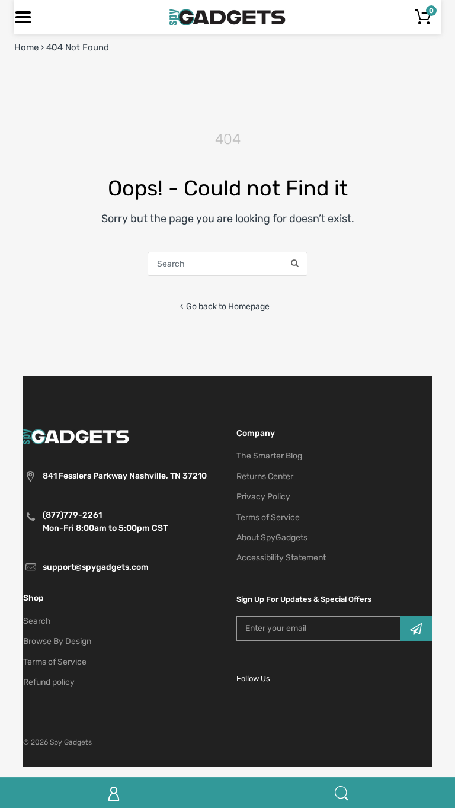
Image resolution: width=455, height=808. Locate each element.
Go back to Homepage (228, 307)
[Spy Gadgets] (227, 16)
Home (26, 47)
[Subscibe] (416, 628)
